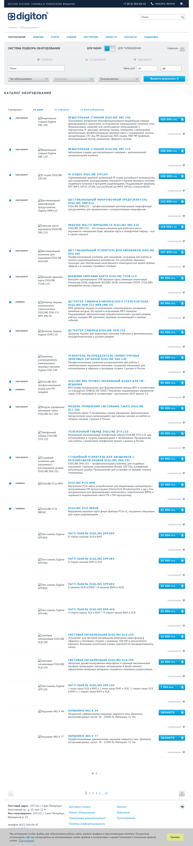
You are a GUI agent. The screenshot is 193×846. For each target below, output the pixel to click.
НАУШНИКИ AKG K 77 (83, 736)
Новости (111, 37)
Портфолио (91, 37)
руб (169, 119)
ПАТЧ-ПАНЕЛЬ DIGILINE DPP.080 (91, 558)
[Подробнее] (26, 840)
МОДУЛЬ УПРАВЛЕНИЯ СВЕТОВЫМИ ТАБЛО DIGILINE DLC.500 (106, 408)
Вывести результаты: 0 (164, 78)
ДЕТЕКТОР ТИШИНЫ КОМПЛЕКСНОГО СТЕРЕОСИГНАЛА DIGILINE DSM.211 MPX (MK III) (108, 303)
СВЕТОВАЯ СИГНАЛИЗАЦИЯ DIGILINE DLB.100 (101, 634)
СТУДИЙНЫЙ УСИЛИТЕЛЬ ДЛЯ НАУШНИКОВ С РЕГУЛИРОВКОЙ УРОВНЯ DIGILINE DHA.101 (101, 458)
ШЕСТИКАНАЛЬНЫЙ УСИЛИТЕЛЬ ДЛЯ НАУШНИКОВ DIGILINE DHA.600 (111, 252)
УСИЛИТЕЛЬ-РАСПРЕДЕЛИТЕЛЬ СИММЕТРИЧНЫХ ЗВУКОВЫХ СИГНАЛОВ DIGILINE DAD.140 (104, 357)
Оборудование (17, 37)
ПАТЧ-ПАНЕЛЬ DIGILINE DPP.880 (91, 584)
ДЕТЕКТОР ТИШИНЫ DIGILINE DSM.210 (96, 330)
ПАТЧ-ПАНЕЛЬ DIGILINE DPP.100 (91, 685)
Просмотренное (126, 818)
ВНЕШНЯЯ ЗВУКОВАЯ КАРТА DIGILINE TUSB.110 (102, 276)
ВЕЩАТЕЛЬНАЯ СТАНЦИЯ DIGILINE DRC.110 (99, 149)
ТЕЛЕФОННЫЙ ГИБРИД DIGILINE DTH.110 (98, 431)
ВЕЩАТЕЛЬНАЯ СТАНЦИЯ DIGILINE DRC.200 (99, 117)
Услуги (55, 37)
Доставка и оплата (79, 806)
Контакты (130, 37)
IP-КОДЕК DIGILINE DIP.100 (88, 174)
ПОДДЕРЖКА (151, 37)
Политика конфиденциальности (87, 823)
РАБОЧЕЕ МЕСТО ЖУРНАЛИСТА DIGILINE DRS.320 (103, 225)
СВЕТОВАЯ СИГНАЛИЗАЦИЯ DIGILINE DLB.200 (101, 660)
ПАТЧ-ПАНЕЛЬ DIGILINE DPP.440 (91, 609)
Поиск (145, 17)
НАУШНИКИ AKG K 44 (83, 710)
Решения (38, 37)
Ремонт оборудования (82, 812)
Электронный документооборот (87, 818)
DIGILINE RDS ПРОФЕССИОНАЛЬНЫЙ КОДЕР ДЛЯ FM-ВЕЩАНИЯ (106, 382)
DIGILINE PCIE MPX (81, 482)
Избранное (123, 812)
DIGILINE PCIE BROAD (83, 508)
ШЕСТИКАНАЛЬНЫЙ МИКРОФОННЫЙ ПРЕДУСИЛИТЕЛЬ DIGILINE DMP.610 (107, 201)
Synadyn (71, 37)
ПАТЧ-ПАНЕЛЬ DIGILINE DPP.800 (91, 533)
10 (106, 793)
